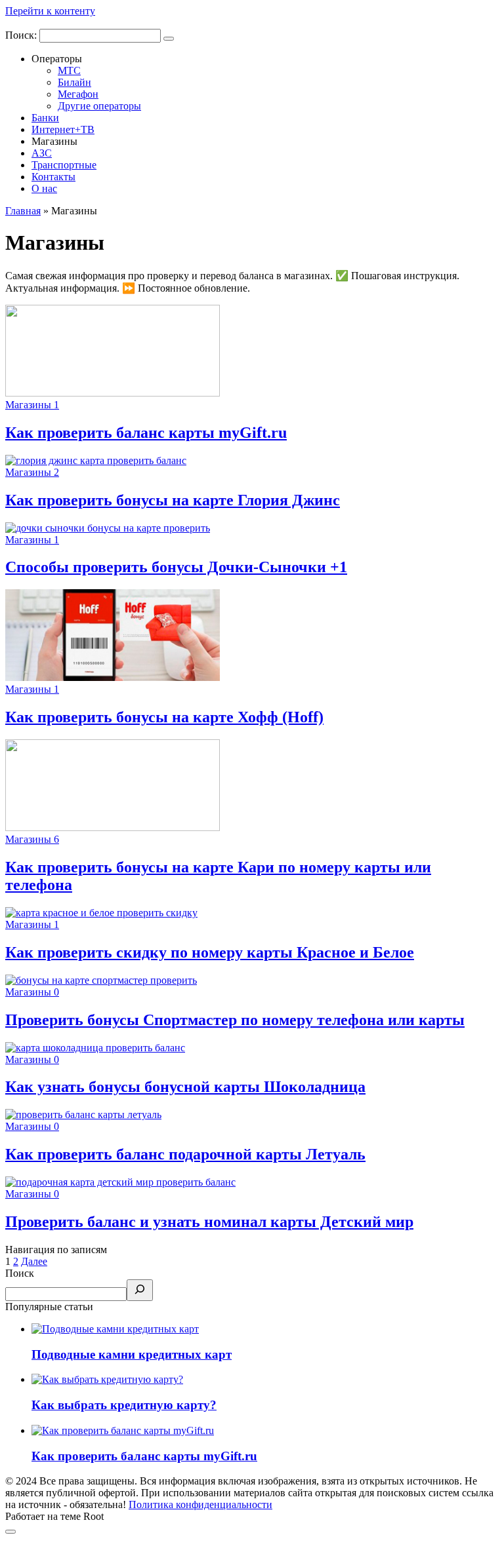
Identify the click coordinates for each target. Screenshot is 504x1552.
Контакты (53, 176)
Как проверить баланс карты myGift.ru (144, 1456)
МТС (69, 70)
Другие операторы (99, 105)
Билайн (74, 82)
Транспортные (64, 164)
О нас (44, 188)
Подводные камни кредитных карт (132, 1354)
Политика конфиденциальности (200, 1504)
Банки (45, 117)
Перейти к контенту (50, 10)
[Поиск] (140, 1290)
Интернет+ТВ (63, 129)
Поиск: (22, 35)
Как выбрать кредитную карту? (124, 1405)
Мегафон (78, 94)
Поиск (19, 1273)
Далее (34, 1261)
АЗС (42, 153)
